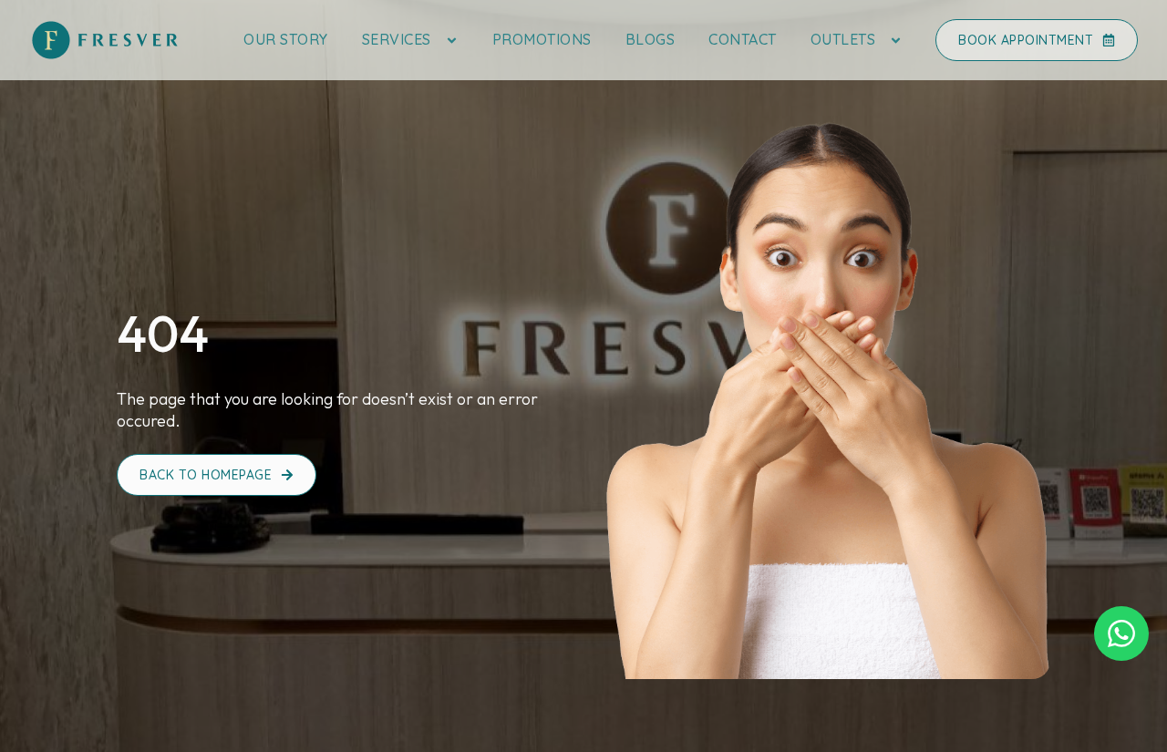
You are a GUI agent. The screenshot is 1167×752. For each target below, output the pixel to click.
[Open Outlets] (896, 39)
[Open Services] (452, 39)
